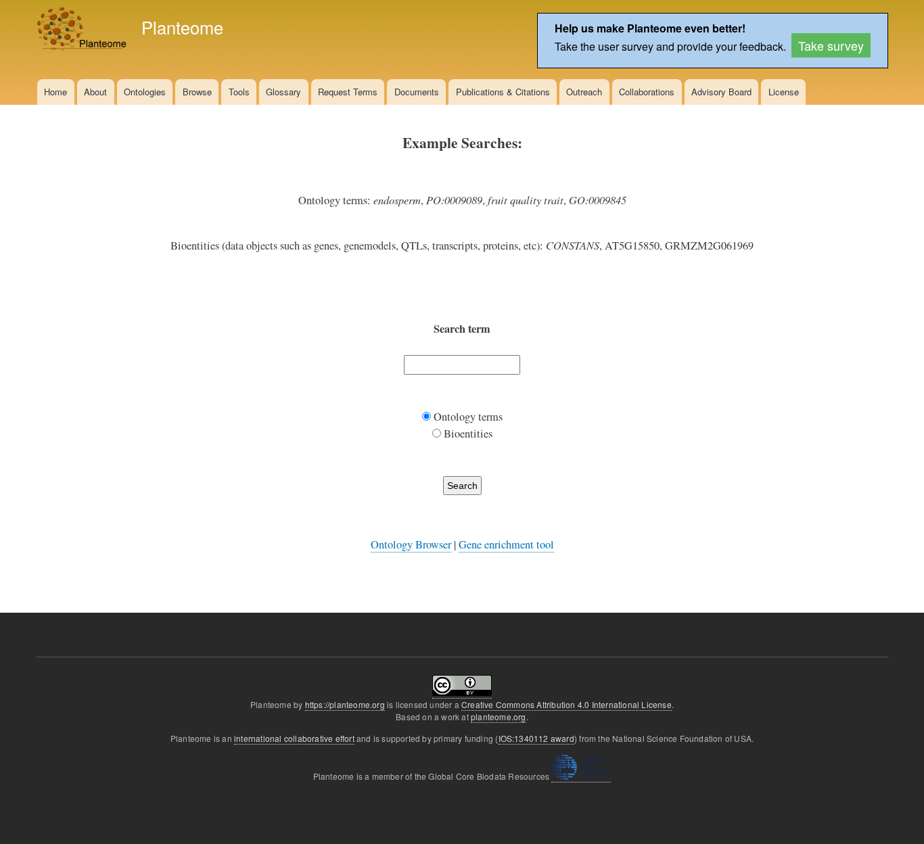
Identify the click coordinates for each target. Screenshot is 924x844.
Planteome (182, 27)
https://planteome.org (345, 704)
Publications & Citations (503, 91)
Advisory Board (721, 91)
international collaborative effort (294, 738)
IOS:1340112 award (536, 738)
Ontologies (145, 91)
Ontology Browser (411, 544)
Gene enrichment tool (506, 544)
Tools (239, 91)
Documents (416, 91)
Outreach (584, 91)
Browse (197, 91)
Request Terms (347, 91)
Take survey (831, 45)
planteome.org (498, 716)
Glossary (283, 91)
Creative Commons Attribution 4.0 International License (566, 704)
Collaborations (646, 91)
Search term (462, 329)
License (783, 91)
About (95, 91)
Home (55, 91)
